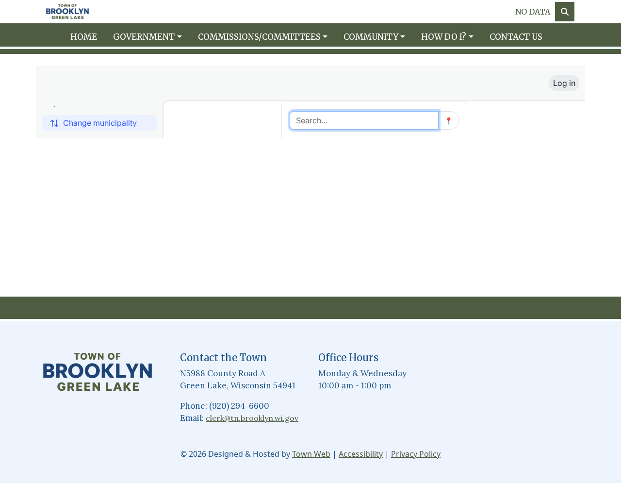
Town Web (311, 454)
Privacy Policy (416, 454)
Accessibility (361, 454)
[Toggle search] (564, 11)
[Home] (67, 11)
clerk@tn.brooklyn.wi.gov (252, 418)
